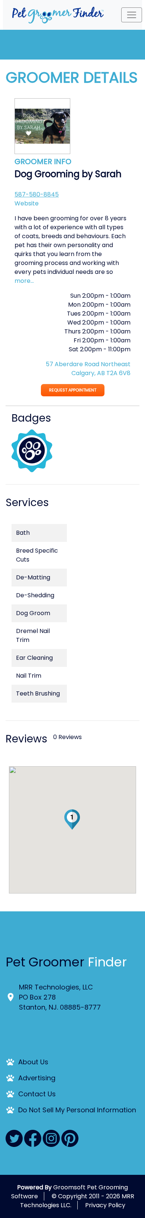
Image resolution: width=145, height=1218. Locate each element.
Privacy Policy (105, 1205)
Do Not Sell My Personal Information (77, 1110)
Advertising (36, 1078)
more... (24, 280)
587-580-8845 (36, 194)
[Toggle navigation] (131, 14)
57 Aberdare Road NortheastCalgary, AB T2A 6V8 (88, 368)
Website (26, 203)
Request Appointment (72, 390)
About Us (33, 1062)
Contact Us (37, 1094)
